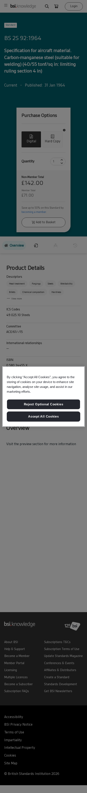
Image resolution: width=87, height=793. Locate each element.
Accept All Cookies (43, 416)
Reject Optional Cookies (43, 404)
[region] (43, 396)
